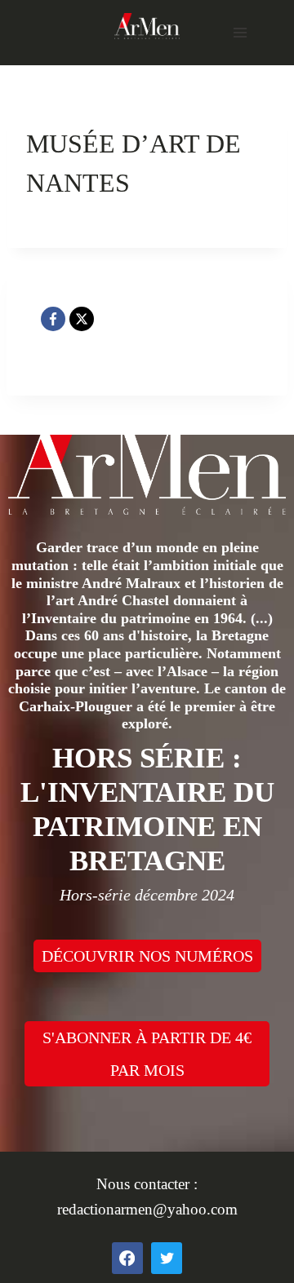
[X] (81, 319)
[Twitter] (166, 1257)
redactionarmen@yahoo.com (147, 1209)
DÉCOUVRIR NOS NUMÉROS (147, 956)
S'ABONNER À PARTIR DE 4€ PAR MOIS (147, 1054)
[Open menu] (240, 32)
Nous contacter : (147, 1183)
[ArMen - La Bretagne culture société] (147, 25)
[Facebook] (53, 319)
